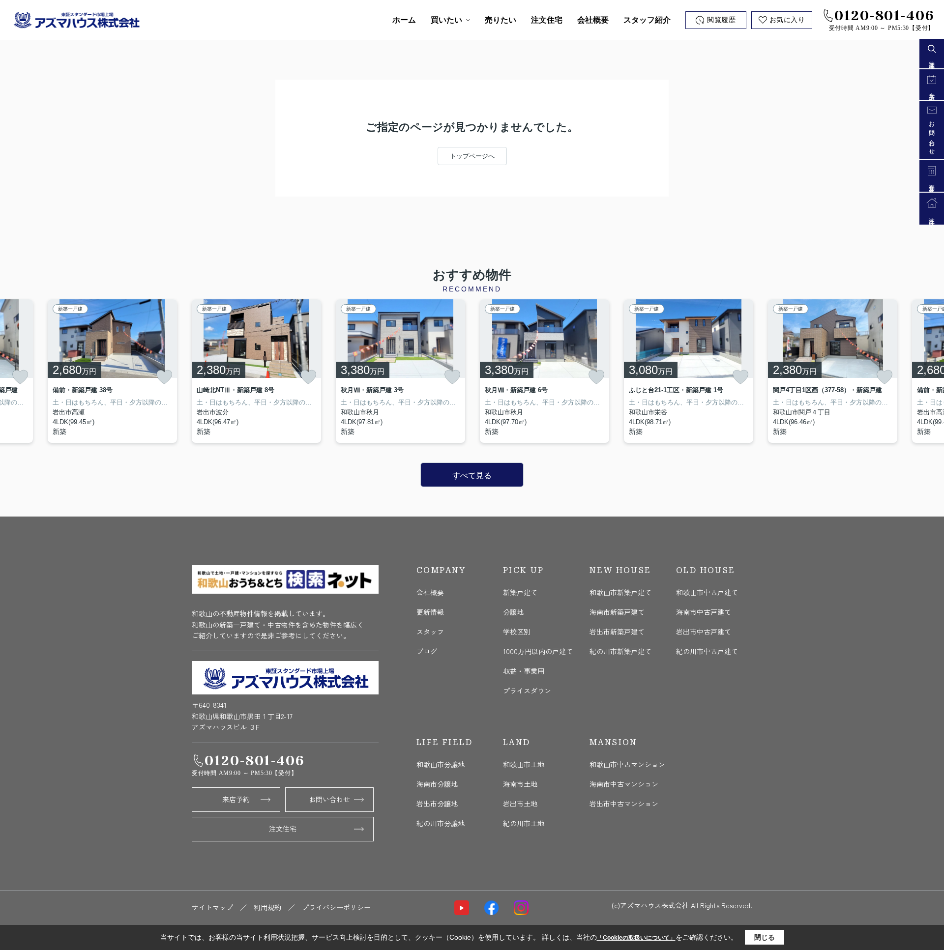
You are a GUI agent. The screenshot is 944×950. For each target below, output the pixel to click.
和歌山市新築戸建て (620, 592)
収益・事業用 (523, 671)
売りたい (500, 20)
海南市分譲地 (437, 784)
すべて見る (472, 475)
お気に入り (787, 20)
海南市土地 (520, 784)
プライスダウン (527, 690)
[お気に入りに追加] (20, 377)
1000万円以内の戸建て (538, 651)
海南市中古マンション (624, 784)
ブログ (426, 651)
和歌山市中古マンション (627, 764)
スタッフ (430, 631)
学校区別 (517, 631)
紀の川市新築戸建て (620, 651)
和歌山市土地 (523, 764)
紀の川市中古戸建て (707, 651)
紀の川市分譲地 (440, 823)
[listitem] (256, 371)
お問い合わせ (329, 799)
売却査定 (931, 183)
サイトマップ (212, 907)
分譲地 (513, 612)
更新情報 (430, 612)
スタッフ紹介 (647, 20)
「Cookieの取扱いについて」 (636, 937)
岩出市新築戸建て (617, 631)
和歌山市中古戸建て (707, 592)
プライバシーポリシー (336, 907)
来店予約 (236, 799)
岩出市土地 (520, 803)
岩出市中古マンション (624, 803)
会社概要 (593, 20)
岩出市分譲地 (437, 803)
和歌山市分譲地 (440, 764)
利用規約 (267, 907)
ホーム (404, 20)
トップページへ (472, 156)
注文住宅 (546, 20)
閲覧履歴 (721, 20)
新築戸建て (520, 592)
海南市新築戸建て (617, 612)
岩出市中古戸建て (703, 631)
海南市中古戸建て (703, 612)
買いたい (446, 20)
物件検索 (931, 59)
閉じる (764, 937)
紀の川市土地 (523, 823)
